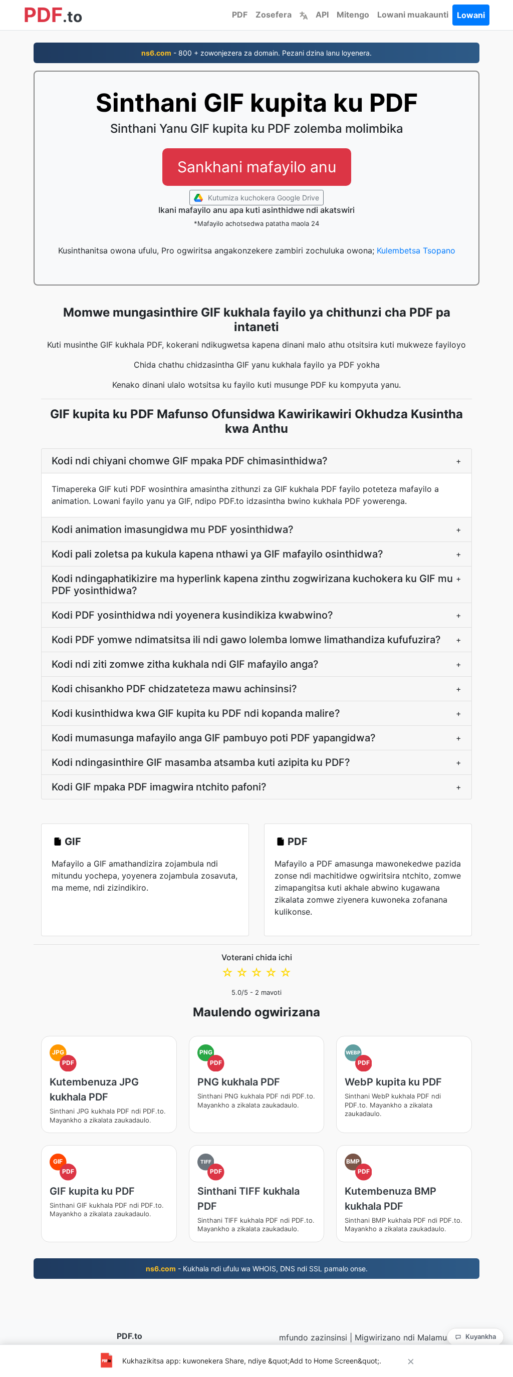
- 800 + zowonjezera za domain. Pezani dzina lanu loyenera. (256, 53)
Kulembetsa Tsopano (416, 250)
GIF (73, 842)
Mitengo (353, 15)
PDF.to (129, 1336)
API (322, 15)
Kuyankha (480, 1336)
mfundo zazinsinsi (313, 1337)
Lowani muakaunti (412, 15)
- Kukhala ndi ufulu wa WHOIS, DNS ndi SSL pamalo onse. (257, 1268)
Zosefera (273, 15)
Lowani (471, 15)
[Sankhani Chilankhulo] (304, 15)
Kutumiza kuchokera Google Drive (262, 197)
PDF (239, 15)
